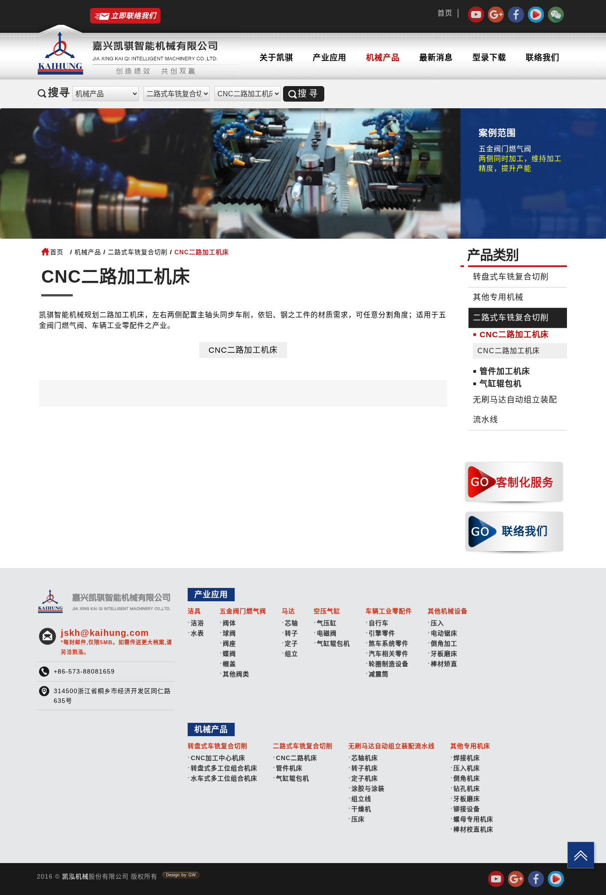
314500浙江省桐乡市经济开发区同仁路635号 (112, 695)
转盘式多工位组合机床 (224, 768)
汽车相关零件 (389, 653)
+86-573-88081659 (84, 671)
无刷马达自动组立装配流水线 (515, 409)
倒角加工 (444, 643)
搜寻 (309, 94)
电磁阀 (327, 633)
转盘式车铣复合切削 (511, 276)
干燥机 (361, 808)
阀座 (229, 643)
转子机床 (364, 768)
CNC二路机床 (296, 757)
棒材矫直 (444, 663)
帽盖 (229, 663)
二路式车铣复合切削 (138, 252)
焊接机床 (466, 757)
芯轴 (291, 623)
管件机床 (289, 768)
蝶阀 (229, 653)
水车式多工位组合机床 (224, 778)
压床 (358, 819)
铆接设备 (466, 808)
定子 (291, 643)
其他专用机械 (498, 297)
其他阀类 (236, 674)
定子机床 (364, 778)
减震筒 (379, 674)
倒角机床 (466, 778)
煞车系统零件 (389, 643)
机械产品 (383, 57)
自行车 (379, 623)
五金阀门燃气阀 (505, 149)
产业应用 (329, 57)
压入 (437, 623)
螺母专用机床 (473, 819)
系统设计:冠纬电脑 (181, 875)
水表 (197, 633)
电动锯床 (444, 633)
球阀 (229, 633)
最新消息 (436, 57)
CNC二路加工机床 (243, 350)
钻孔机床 (466, 788)
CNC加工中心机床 (218, 757)
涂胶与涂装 (368, 788)
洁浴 (197, 623)
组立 (291, 653)
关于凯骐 (276, 57)
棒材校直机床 (473, 829)
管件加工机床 (505, 371)
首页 (445, 13)
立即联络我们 (133, 16)
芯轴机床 (364, 757)
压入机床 (466, 768)
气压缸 (327, 623)
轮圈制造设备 (389, 663)
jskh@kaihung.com (116, 641)
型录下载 (489, 57)
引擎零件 (382, 633)
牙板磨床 (444, 653)
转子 (291, 633)
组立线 (361, 798)
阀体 (229, 623)
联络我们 (542, 57)
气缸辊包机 (501, 383)
